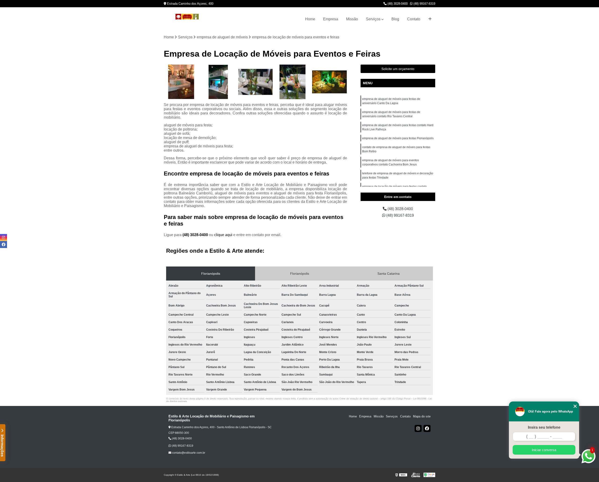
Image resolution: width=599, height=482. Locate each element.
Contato (413, 19)
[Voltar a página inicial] (187, 19)
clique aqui (223, 235)
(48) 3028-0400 (397, 3)
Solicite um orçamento (397, 69)
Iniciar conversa (544, 450)
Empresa (330, 19)
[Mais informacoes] (430, 19)
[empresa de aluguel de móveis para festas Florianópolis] (292, 82)
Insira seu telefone (544, 427)
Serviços (373, 19)
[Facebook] (427, 428)
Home (310, 19)
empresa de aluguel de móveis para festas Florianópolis (398, 138)
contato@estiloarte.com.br (188, 452)
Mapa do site (422, 416)
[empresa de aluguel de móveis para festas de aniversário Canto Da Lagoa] (181, 82)
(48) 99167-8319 (424, 3)
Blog (395, 19)
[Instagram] (418, 428)
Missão (352, 19)
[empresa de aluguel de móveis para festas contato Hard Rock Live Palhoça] (255, 82)
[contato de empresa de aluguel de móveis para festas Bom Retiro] (329, 82)
